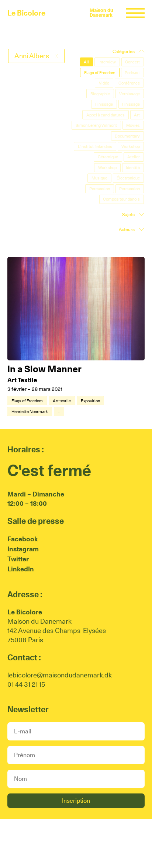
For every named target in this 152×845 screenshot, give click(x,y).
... (59, 412)
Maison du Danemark (101, 12)
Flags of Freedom (27, 401)
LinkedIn (20, 569)
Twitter (18, 559)
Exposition (90, 401)
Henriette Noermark (29, 412)
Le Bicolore (26, 13)
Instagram (23, 549)
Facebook (22, 539)
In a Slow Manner (44, 369)
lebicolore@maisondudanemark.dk (59, 675)
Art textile (62, 401)
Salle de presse (35, 521)
